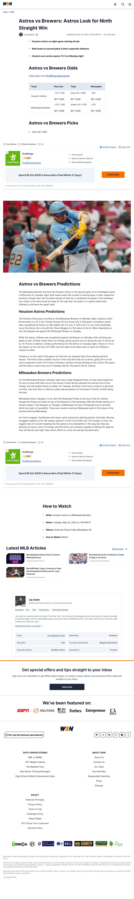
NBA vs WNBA (35, 757)
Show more (118, 549)
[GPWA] (101, 843)
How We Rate (99, 771)
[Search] (122, 4)
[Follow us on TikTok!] (128, 734)
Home (5, 12)
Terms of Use (35, 809)
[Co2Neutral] (115, 843)
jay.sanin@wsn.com (56, 635)
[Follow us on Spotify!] (122, 734)
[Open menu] (129, 4)
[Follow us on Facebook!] (96, 734)
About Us (99, 757)
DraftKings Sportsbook (57, 76)
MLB (12, 12)
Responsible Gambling (99, 776)
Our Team (99, 766)
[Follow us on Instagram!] (115, 734)
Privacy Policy (35, 804)
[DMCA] (19, 843)
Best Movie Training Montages (35, 771)
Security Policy (35, 828)
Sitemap (99, 785)
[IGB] (45, 843)
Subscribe (67, 687)
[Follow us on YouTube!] (109, 734)
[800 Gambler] (83, 843)
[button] (129, 4)
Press (99, 781)
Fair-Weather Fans (35, 766)
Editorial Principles (35, 799)
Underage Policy (35, 814)
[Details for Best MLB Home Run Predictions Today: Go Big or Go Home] (78, 558)
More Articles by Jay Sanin (27, 626)
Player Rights (35, 818)
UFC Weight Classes (35, 762)
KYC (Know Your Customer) (35, 823)
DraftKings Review (31, 163)
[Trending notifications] (115, 4)
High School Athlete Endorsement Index (35, 776)
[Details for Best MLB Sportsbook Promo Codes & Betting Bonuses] (15, 558)
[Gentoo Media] (64, 843)
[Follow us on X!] (103, 734)
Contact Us (99, 762)
